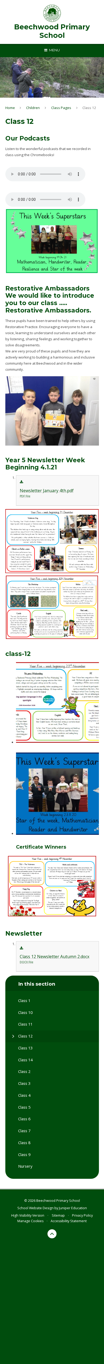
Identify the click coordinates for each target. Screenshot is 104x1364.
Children (33, 107)
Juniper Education (73, 1208)
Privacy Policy (82, 1215)
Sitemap (58, 1215)
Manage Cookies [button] (30, 1221)
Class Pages (61, 107)
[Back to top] (52, 1233)
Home (10, 107)
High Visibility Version (27, 1215)
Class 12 (89, 107)
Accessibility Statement (69, 1221)
